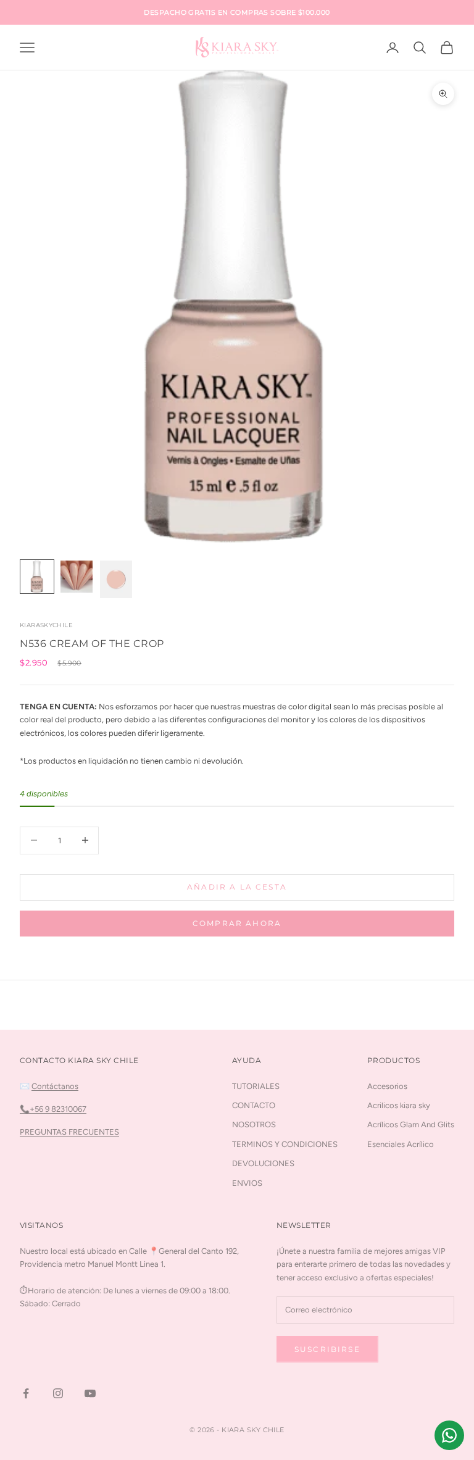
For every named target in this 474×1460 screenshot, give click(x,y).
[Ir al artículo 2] (76, 576)
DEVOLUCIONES (263, 1163)
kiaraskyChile (46, 625)
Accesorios (387, 1086)
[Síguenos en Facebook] (26, 1393)
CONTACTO (253, 1105)
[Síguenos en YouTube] (90, 1393)
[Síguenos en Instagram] (58, 1393)
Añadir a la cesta (237, 886)
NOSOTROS (254, 1124)
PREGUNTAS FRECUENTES (69, 1132)
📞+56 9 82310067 (53, 1109)
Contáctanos (54, 1086)
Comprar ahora (237, 923)
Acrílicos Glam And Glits (410, 1124)
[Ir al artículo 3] (116, 579)
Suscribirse (327, 1349)
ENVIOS (247, 1183)
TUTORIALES (256, 1086)
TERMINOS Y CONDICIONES (285, 1144)
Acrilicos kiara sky (398, 1105)
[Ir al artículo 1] (37, 576)
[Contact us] (449, 1435)
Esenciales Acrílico (400, 1144)
